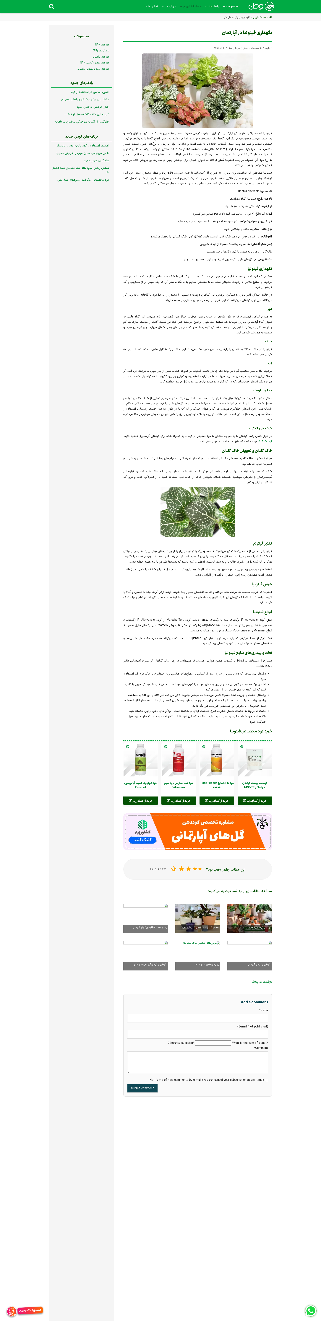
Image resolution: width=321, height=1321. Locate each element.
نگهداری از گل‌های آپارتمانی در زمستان (150, 964)
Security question (182, 1043)
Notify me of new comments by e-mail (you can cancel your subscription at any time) (207, 1080)
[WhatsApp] (310, 1310)
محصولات (232, 6)
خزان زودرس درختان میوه (93, 107)
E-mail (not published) (252, 1026)
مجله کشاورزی (192, 6)
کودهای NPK (102, 45)
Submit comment (142, 1088)
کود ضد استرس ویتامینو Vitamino (178, 785)
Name (261, 1010)
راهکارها (214, 6)
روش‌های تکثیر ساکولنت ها (207, 964)
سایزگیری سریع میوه (96, 160)
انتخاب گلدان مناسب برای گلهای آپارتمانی (200, 927)
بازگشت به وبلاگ (262, 982)
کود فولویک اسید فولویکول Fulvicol (140, 785)
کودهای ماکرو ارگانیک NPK (94, 63)
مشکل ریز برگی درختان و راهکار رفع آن (85, 99)
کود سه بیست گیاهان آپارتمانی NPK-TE (255, 785)
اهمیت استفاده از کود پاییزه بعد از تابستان (82, 146)
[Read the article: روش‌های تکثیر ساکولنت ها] (201, 942)
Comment (261, 1048)
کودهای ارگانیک (100, 57)
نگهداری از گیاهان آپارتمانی (259, 964)
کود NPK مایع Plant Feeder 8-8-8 (217, 785)
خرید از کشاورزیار (256, 801)
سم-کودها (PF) (101, 51)
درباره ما (171, 6)
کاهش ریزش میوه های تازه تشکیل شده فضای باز (80, 170)
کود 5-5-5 (265, 441)
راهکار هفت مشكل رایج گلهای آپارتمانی (150, 927)
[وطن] (261, 8)
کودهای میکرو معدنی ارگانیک (93, 69)
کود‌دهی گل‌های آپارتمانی (260, 927)
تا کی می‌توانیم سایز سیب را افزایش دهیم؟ (82, 153)
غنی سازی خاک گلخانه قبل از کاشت (87, 114)
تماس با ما (151, 6)
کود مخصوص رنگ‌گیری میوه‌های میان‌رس (83, 180)
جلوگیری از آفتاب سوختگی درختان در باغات (82, 122)
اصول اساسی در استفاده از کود (90, 92)
